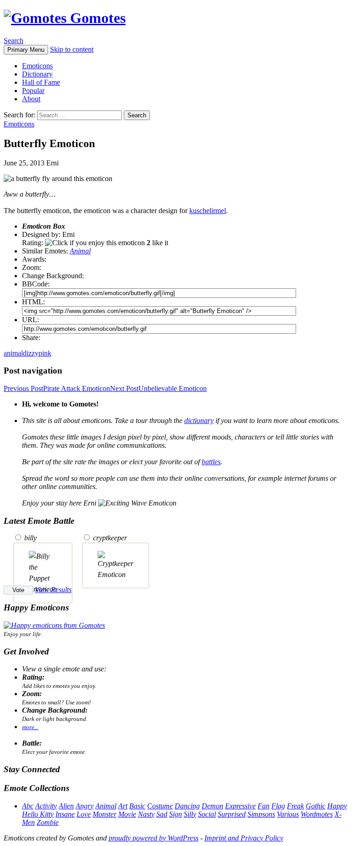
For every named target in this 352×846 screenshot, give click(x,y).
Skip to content (72, 49)
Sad (161, 814)
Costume (160, 806)
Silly (190, 814)
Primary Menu (25, 49)
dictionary (199, 420)
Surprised (232, 814)
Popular (33, 90)
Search (13, 40)
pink (44, 353)
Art (122, 806)
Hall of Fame (41, 82)
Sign (175, 814)
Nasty (146, 814)
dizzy (30, 353)
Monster (104, 814)
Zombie (48, 822)
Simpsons (261, 814)
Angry (85, 806)
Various (288, 814)
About (31, 99)
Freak (295, 806)
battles (211, 462)
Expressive (240, 806)
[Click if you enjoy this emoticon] (95, 243)
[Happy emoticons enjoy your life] (54, 625)
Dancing (187, 806)
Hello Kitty (38, 814)
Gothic (315, 806)
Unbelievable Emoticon (158, 388)
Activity (46, 806)
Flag (278, 806)
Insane (65, 814)
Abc (27, 806)
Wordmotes (317, 814)
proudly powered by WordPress (153, 838)
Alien (66, 806)
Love (84, 814)
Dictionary (37, 74)
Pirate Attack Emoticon (57, 388)
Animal (80, 251)
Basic (137, 806)
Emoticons (37, 66)
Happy (337, 806)
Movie (127, 814)
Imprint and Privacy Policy (243, 838)
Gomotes (96, 18)
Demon (212, 806)
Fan (264, 806)
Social (207, 814)
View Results (53, 589)
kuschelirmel (207, 210)
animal (13, 353)
